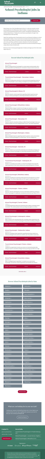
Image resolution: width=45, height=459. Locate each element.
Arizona (7, 294)
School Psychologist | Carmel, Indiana (16, 202)
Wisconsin (27, 378)
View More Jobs (22, 271)
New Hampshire (29, 294)
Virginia (26, 362)
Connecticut (8, 310)
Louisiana (8, 354)
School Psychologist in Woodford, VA (25, 438)
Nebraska (27, 286)
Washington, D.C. (29, 370)
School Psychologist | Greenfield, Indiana (17, 258)
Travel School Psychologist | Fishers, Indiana (18, 244)
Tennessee (27, 346)
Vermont (27, 358)
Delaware (8, 314)
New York (27, 306)
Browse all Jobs (22, 391)
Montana (7, 386)
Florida (7, 318)
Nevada (26, 290)
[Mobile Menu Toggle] (40, 2)
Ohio (25, 318)
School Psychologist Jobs (19, 6)
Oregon (26, 326)
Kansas (7, 346)
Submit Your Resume (22, 417)
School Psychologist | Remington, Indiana (17, 133)
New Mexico (28, 302)
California (8, 302)
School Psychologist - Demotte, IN (15, 146)
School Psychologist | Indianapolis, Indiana (17, 216)
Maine (7, 358)
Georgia (7, 322)
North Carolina (28, 310)
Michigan (7, 370)
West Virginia (28, 374)
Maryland (7, 362)
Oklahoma (27, 322)
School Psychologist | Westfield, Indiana (17, 174)
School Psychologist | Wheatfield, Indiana (17, 105)
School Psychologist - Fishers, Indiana (16, 188)
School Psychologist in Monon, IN (15, 91)
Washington (27, 366)
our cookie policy (10, 457)
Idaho (6, 330)
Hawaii (7, 326)
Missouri (7, 382)
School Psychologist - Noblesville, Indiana (17, 230)
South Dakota (28, 342)
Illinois (7, 334)
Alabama (7, 286)
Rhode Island (28, 334)
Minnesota (8, 374)
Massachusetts (9, 366)
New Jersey (27, 298)
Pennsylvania (28, 330)
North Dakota (28, 314)
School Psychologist (11, 63)
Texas (26, 350)
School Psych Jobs (8, 6)
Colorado (7, 306)
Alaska (7, 290)
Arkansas (7, 298)
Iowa (6, 342)
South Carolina (28, 338)
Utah (25, 354)
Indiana (7, 338)
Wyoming (27, 382)
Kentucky (7, 350)
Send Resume (6, 438)
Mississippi (8, 378)
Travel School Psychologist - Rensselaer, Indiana (19, 77)
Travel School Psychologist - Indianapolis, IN (18, 160)
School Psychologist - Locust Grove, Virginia (27, 435)
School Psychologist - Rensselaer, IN (16, 119)
